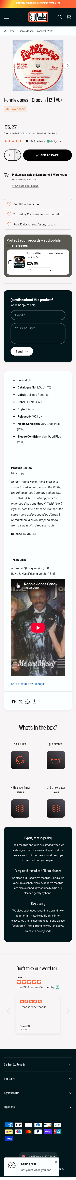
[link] (19, 262)
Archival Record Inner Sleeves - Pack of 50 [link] (46, 255)
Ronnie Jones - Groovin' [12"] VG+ (37, 31)
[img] (40, 981)
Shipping (25, 133)
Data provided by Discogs (27, 683)
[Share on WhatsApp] (27, 701)
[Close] (56, 1162)
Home (11, 31)
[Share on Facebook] (13, 701)
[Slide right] (67, 65)
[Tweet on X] (20, 701)
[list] (38, 779)
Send (19, 351)
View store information (25, 185)
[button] (6, 17)
